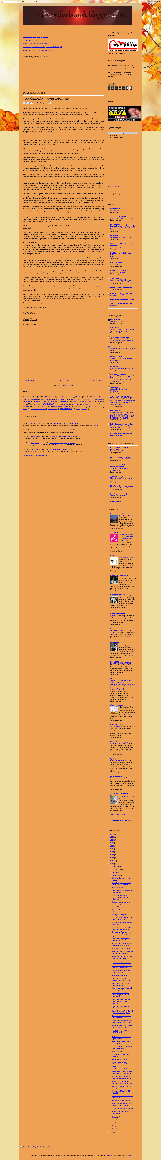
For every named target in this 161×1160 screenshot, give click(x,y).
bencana (70, 397)
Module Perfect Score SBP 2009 (120, 427)
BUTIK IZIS (114, 235)
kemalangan (98, 399)
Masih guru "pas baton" (117, 778)
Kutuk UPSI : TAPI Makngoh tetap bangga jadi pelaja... (121, 928)
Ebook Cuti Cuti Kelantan (118, 451)
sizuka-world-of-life (117, 613)
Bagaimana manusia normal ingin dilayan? (121, 1016)
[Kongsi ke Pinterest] (32, 103)
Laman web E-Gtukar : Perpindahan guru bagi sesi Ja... (122, 1064)
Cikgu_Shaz (114, 678)
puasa (66, 406)
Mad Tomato (114, 327)
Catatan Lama (97, 380)
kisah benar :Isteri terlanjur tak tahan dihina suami (40, 50)
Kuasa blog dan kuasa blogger (122, 1108)
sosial (46, 103)
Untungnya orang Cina (119, 915)
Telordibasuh (115, 387)
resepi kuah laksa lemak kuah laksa (66, 423)
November (116, 869)
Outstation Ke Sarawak (126, 515)
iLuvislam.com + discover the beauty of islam (121, 434)
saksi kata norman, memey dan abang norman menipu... (121, 1001)
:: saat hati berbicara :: (118, 533)
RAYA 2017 (113, 256)
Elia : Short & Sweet (117, 594)
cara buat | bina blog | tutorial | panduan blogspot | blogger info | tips (122, 376)
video (84, 409)
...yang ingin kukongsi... (119, 575)
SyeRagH (113, 759)
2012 (112, 858)
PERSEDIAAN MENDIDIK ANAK (120, 459)
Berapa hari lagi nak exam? (121, 975)
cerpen (35, 399)
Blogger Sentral (116, 356)
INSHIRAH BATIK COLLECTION (121, 288)
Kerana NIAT (116, 907)
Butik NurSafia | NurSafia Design (122, 299)
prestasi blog (56, 406)
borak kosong (115, 661)
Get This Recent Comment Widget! (35, 455)
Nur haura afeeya (37, 423)
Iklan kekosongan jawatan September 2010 (121, 971)
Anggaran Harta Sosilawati (121, 948)
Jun (113, 1123)
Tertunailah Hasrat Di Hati (119, 337)
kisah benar (64, 401)
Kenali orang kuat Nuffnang (121, 1069)
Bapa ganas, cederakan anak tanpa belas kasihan (122, 918)
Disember (115, 866)
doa (42, 399)
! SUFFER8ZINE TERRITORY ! (121, 820)
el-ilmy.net (114, 366)
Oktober (115, 872)
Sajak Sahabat (117, 1051)
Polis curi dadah (117, 887)
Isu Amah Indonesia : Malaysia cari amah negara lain (122, 952)
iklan (56, 399)
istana (71, 399)
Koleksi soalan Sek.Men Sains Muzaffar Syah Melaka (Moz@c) (122, 425)
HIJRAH (113, 615)
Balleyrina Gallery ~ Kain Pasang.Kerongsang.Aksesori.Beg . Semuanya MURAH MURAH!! (122, 226)
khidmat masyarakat (50, 401)
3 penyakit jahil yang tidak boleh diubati (121, 939)
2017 (112, 843)
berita (78, 396)
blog (90, 397)
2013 (112, 855)
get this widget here (113, 186)
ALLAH (40, 103)
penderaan (35, 404)
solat (89, 406)
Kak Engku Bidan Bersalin (120, 457)
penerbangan (65, 404)
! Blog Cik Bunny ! (117, 476)
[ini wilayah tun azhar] (118, 494)
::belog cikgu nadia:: (118, 814)
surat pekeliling (53, 409)
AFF (24, 397)
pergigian (85, 404)
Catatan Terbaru (30, 380)
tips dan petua (66, 409)
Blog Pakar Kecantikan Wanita (121, 486)
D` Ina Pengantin (116, 705)
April (114, 1129)
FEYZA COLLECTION (118, 270)
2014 (112, 852)
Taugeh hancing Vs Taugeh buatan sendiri (121, 984)
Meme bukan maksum (126, 557)
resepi (80, 407)
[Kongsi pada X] (28, 103)
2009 (112, 1132)
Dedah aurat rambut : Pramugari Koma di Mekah (122, 979)
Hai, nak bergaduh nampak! (121, 1100)
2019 (112, 840)
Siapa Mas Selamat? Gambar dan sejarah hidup (122, 957)
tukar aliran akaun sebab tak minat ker (63, 430)
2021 (112, 834)
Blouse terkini (114, 210)
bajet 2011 (62, 397)
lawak (82, 401)
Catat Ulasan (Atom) (67, 385)
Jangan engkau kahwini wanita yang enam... (122, 891)
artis (45, 397)
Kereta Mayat (115, 320)
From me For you (116, 724)
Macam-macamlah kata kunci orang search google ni (122, 1104)
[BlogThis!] (26, 103)
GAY (111, 628)
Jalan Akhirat (115, 347)
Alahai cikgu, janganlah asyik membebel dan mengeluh (122, 1021)
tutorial (78, 409)
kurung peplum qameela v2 (118, 247)
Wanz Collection (116, 262)
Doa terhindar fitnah (30, 40)
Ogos (114, 1117)
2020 (112, 837)
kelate (86, 399)
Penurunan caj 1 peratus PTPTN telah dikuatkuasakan (120, 1032)
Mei (113, 1126)
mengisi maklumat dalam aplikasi (61, 449)
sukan (25, 409)
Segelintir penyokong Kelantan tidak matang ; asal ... (122, 1026)
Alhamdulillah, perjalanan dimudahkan (120, 1112)
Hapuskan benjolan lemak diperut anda (122, 488)
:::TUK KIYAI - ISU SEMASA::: (121, 397)
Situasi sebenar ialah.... (126, 577)
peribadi (93, 404)
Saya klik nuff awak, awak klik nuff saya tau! (122, 989)
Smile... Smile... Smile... (118, 514)
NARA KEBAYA (115, 229)
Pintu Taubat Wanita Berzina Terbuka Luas (46, 99)
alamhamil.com (115, 501)
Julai (114, 1120)
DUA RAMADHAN (116, 726)
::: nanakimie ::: (116, 278)
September (116, 875)
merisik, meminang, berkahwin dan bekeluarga (122, 1047)
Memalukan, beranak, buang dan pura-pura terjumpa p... (122, 1072)
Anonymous (34, 430)
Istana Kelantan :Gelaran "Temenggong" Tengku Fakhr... (120, 897)
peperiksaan (75, 404)
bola (98, 397)
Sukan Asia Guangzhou (38, 409)
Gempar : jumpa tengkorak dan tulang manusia (121, 903)
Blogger (128, 1155)
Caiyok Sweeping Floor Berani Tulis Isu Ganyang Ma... (122, 1012)
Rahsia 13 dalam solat (119, 1059)
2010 (112, 864)
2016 (112, 846)
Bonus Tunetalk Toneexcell (119, 760)
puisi (73, 406)
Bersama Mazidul (116, 410)
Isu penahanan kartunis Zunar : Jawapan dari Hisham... (122, 962)
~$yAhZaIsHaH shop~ (118, 209)
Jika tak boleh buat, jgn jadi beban (35, 43)
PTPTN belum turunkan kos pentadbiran (121, 1038)
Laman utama (64, 380)
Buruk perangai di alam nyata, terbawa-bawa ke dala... (122, 944)
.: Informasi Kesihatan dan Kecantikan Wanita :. (120, 465)
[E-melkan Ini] (24, 103)
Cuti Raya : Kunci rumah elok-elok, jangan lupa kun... (122, 1087)
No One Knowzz (116, 776)
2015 (112, 849)
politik (47, 406)
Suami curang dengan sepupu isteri (35, 37)
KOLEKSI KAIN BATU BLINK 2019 (121, 218)
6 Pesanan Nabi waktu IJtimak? (120, 321)
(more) (96, 425)
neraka (100, 401)
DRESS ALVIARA (115, 264)
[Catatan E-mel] (50, 103)
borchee (110, 1155)
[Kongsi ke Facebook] (30, 103)
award (54, 397)
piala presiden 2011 (37, 406)
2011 (112, 861)
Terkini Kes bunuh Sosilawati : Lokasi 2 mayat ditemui (122, 966)
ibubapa (48, 399)
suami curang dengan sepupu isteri (62, 443)
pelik (25, 404)
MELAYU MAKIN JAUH (117, 495)
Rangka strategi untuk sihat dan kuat (122, 368)
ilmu (62, 399)
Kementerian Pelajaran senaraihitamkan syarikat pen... (121, 934)
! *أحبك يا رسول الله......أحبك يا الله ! (122, 741)
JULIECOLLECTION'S (118, 216)
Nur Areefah (114, 556)
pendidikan (48, 404)
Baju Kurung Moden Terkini (118, 272)
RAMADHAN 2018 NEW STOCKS (121, 237)
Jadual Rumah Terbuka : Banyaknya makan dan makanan (120, 994)
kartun (79, 399)
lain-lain (74, 401)
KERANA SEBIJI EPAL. (118, 743)
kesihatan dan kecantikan (32, 401)
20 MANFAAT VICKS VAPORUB (120, 663)
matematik (91, 401)
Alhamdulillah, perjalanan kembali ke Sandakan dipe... (122, 1082)
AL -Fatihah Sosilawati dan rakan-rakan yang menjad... (122, 1077)
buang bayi (26, 399)
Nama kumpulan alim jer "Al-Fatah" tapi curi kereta (121, 884)
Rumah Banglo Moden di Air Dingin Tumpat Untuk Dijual (42, 47)
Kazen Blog (114, 642)
